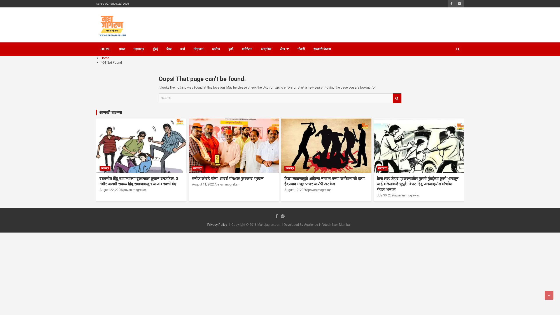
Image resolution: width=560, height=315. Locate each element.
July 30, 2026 (386, 195)
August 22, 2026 (111, 190)
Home (105, 49)
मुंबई (155, 49)
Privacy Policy (217, 225)
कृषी (231, 49)
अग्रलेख (266, 49)
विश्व (169, 49)
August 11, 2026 (203, 184)
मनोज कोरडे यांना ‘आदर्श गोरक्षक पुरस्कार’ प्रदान (228, 178)
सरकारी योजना (322, 49)
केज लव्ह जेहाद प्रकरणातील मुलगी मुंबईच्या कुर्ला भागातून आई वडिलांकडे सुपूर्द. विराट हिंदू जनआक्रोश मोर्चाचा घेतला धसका (417, 184)
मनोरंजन (247, 49)
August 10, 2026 (295, 190)
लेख (282, 49)
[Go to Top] (549, 295)
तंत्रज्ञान (198, 49)
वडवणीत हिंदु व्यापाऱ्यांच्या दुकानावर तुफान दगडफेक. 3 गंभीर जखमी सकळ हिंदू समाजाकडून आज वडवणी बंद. (139, 181)
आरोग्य (216, 49)
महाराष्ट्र (139, 49)
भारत (122, 49)
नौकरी (301, 49)
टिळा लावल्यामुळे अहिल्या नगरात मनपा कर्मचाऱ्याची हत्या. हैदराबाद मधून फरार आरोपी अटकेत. (325, 181)
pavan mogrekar (134, 190)
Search (397, 98)
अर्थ (182, 49)
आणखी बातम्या (110, 112)
